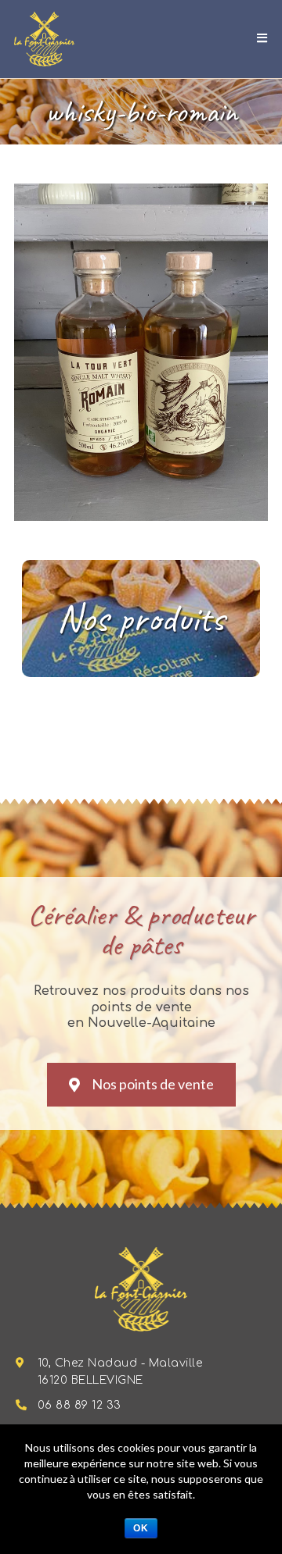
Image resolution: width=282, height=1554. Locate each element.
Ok (141, 1528)
